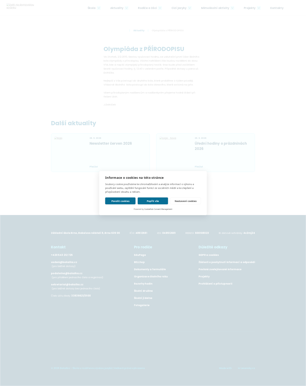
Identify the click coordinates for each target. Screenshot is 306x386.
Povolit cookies (120, 201)
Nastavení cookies (186, 201)
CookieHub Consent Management (158, 209)
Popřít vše (153, 201)
